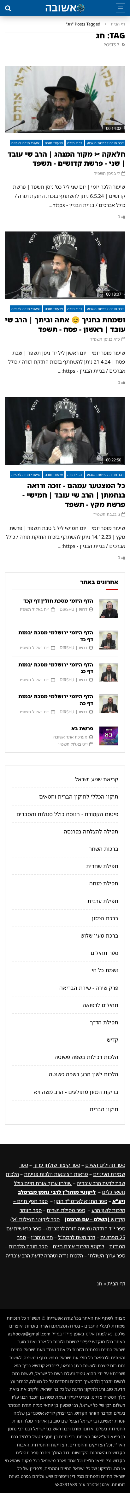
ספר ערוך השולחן (106, 1255)
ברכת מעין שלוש (99, 935)
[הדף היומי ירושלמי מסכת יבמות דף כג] (108, 672)
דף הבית (118, 24)
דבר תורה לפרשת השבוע (105, 143)
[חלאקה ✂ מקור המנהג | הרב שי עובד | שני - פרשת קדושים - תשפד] (65, 99)
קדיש (112, 1039)
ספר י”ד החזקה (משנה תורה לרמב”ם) (85, 1228)
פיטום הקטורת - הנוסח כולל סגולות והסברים (67, 814)
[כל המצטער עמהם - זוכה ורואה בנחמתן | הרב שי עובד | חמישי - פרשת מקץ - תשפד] (65, 431)
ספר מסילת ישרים (66, 1210)
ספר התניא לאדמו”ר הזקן (80, 1201)
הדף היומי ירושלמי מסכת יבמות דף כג (55, 668)
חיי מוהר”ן (42, 1237)
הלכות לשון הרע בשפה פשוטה (83, 1074)
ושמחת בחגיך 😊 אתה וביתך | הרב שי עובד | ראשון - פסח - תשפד (65, 324)
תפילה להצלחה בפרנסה (91, 831)
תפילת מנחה (103, 883)
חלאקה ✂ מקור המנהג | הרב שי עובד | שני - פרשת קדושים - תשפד (66, 158)
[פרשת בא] (108, 736)
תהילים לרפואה (100, 1005)
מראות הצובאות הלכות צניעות (56, 1174)
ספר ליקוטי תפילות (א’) (35, 1219)
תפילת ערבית (102, 901)
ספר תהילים (104, 952)
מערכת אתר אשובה (70, 737)
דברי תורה (74, 143)
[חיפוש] (8, 8)
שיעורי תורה (54, 143)
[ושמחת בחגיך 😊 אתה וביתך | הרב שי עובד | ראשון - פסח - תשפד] (65, 265)
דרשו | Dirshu (73, 609)
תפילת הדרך (104, 1022)
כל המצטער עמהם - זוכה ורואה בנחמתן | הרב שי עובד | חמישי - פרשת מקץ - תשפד (73, 495)
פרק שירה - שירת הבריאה (88, 987)
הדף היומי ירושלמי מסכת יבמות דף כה (55, 700)
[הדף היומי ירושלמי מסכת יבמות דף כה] (108, 703)
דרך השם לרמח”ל (76, 1237)
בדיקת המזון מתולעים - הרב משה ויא (76, 1091)
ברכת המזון (105, 918)
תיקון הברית (104, 1109)
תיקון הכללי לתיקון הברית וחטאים (78, 796)
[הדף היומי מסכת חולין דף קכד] (108, 608)
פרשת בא (82, 728)
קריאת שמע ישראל (96, 779)
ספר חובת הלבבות (28, 1246)
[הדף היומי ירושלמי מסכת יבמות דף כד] (108, 640)
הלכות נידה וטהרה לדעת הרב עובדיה (44, 1255)
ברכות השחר (103, 848)
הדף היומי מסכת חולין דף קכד (58, 600)
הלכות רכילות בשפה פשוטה (86, 1057)
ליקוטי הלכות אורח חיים (78, 1246)
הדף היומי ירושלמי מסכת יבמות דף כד (55, 636)
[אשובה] (65, 8)
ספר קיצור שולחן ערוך (56, 1165)
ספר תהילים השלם (105, 1165)
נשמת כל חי (105, 970)
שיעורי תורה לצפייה (25, 143)
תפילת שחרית (102, 866)
